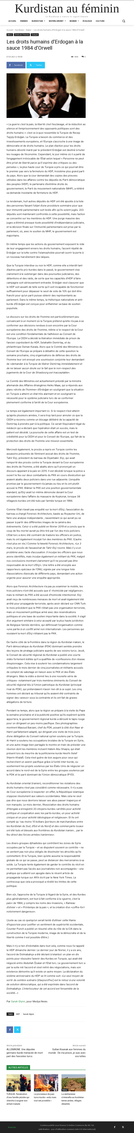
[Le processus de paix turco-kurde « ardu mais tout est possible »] (46, 1082)
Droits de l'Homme (22, 34)
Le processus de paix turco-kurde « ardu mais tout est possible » (45, 1097)
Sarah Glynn (18, 1001)
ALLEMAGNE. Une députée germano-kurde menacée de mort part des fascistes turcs (25, 1053)
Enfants (11, 1090)
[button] (123, 21)
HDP (18, 1014)
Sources (12, 1127)
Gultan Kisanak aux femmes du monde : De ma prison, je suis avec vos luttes (67, 1053)
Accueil (10, 30)
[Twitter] (17, 1029)
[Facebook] (10, 1029)
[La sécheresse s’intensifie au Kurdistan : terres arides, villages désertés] (73, 1082)
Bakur (29, 30)
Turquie (35, 34)
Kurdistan (19, 30)
